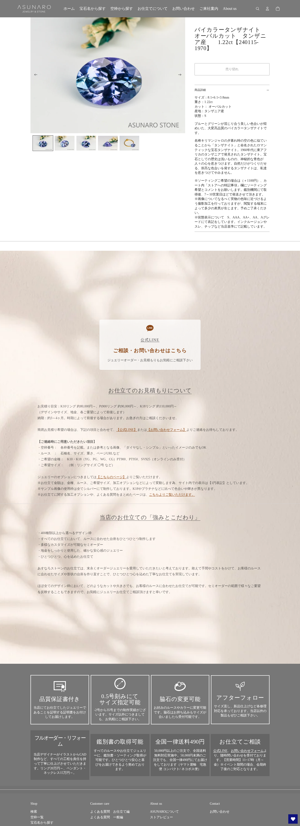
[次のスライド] (181, 75)
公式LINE (220, 750)
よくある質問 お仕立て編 (110, 811)
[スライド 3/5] (86, 143)
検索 (33, 811)
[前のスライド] (34, 75)
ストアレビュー (161, 817)
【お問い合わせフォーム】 (166, 429)
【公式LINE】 (126, 429)
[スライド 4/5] (108, 143)
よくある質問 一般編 (106, 817)
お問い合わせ (219, 811)
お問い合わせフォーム (247, 750)
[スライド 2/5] (64, 143)
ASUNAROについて (164, 811)
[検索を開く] (257, 9)
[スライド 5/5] (129, 143)
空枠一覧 (37, 817)
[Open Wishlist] (293, 819)
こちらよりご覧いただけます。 (172, 494)
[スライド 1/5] (43, 143)
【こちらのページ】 (111, 477)
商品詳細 (200, 90)
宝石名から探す (41, 822)
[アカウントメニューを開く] (267, 9)
